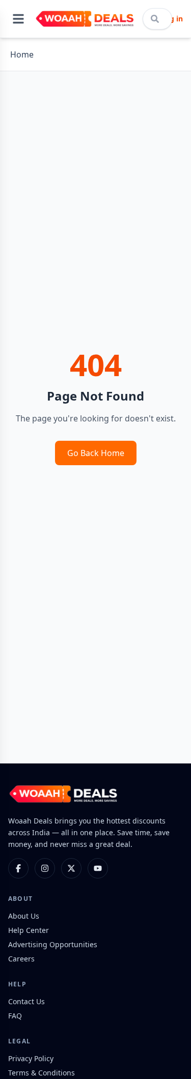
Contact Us (26, 1001)
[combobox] (157, 19)
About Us (23, 916)
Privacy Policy (30, 1058)
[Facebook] (18, 868)
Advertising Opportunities (52, 944)
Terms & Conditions (41, 1072)
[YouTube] (98, 868)
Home (22, 54)
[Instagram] (45, 868)
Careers (21, 958)
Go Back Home (95, 453)
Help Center (28, 930)
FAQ (15, 1015)
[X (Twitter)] (71, 868)
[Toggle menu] (18, 19)
